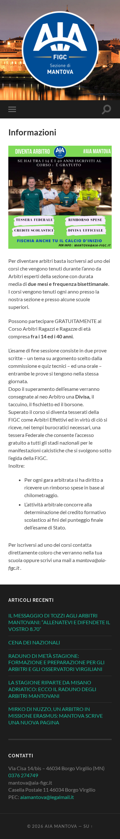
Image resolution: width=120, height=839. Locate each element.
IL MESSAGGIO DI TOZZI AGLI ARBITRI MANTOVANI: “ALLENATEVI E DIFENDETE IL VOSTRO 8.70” (59, 622)
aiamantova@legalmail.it (47, 797)
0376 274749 (23, 775)
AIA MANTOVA (61, 826)
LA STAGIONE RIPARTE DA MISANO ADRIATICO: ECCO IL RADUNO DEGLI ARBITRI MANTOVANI (52, 689)
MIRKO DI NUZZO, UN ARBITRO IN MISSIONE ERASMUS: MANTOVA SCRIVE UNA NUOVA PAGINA (55, 715)
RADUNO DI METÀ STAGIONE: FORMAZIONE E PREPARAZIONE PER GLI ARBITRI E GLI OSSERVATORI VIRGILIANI (56, 662)
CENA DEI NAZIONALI (34, 642)
